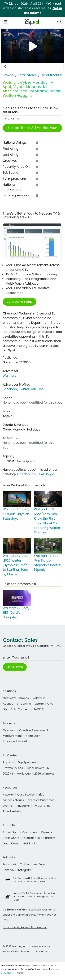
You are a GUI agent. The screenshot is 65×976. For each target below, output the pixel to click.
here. (6, 919)
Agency (8, 704)
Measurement (12, 736)
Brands (24, 698)
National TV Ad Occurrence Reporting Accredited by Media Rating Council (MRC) (34, 896)
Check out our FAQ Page (35, 474)
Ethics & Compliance (16, 951)
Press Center (12, 838)
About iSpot (11, 832)
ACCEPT (20, 973)
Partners (49, 838)
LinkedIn (8, 870)
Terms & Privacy (40, 946)
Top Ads (8, 762)
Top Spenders (27, 762)
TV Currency (41, 806)
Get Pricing (30, 843)
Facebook (10, 389)
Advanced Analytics (16, 741)
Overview (9, 698)
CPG (50, 704)
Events (7, 806)
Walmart (9, 376)
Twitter (24, 389)
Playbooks (23, 806)
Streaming (24, 704)
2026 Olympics (44, 774)
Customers (29, 832)
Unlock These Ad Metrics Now (32, 127)
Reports (8, 795)
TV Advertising (12, 811)
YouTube (37, 389)
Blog (41, 795)
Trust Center (40, 951)
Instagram (24, 870)
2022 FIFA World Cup (17, 774)
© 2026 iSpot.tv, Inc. (15, 946)
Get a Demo (11, 843)
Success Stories (13, 800)
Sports (39, 704)
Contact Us (32, 838)
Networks (38, 698)
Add (18, 438)
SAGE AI (38, 709)
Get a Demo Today (19, 302)
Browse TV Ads (13, 768)
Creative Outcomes (41, 800)
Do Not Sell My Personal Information (25, 927)
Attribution (33, 736)
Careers (46, 832)
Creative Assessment (33, 730)
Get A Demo (15, 667)
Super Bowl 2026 (38, 768)
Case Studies (26, 795)
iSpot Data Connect (16, 709)
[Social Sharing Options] (5, 66)
